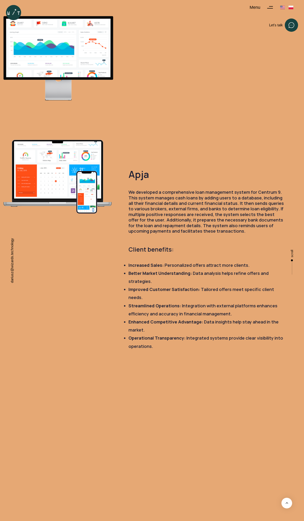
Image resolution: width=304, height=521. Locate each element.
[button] (263, 7)
